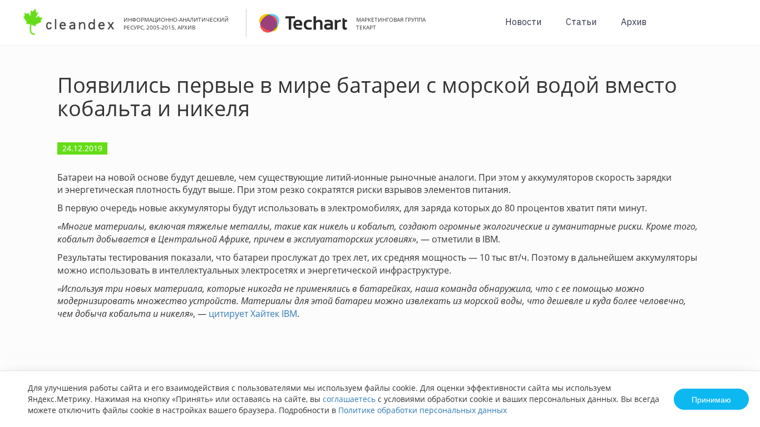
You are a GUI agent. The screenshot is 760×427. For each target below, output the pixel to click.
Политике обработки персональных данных (422, 410)
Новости (523, 21)
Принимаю (711, 399)
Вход (734, 28)
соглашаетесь (349, 399)
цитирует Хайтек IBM (253, 313)
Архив (634, 21)
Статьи (581, 21)
